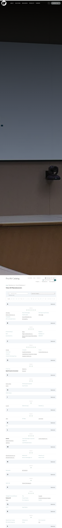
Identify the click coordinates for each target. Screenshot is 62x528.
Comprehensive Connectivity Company (29, 354)
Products (31, 3)
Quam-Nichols (25, 507)
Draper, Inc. (24, 368)
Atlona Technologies (26, 312)
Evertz (7, 385)
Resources (25, 3)
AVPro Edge (41, 314)
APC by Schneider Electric (11, 318)
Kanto (7, 425)
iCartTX (7, 405)
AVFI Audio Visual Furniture (44, 312)
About (12, 3)
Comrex (40, 349)
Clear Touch (8, 351)
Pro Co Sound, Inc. (25, 500)
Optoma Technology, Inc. (26, 483)
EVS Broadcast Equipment (27, 383)
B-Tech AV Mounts (9, 331)
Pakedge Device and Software (11, 495)
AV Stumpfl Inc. (25, 318)
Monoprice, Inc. (41, 455)
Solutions (17, 3)
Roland (23, 522)
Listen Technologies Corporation (28, 438)
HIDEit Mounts (9, 392)
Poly (23, 495)
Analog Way (8, 316)
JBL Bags (24, 418)
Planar (7, 500)
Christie (7, 349)
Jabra (7, 418)
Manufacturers (44, 281)
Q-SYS (7, 507)
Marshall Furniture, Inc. (10, 457)
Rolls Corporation (42, 520)
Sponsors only (11, 295)
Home (7, 285)
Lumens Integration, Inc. (43, 438)
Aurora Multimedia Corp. (27, 316)
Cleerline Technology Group (11, 356)
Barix (7, 333)
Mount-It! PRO (41, 457)
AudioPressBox (25, 314)
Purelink (40, 500)
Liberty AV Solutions (9, 440)
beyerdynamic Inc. (9, 335)
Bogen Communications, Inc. (27, 333)
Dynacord (24, 370)
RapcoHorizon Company (10, 520)
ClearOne (8, 354)
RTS (39, 522)
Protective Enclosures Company (45, 498)
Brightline (40, 331)
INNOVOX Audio (25, 405)
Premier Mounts (25, 498)
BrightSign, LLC (41, 333)
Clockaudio (24, 349)
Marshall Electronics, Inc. (10, 455)
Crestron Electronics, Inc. (43, 351)
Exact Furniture (25, 385)
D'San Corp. (8, 368)
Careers (38, 3)
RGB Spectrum (25, 520)
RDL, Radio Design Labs (10, 522)
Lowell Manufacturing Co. (27, 442)
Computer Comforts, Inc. (26, 356)
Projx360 (40, 495)
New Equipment (52, 281)
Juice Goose (41, 418)
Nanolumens (8, 470)
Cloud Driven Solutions (26, 351)
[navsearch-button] (49, 3)
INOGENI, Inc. (41, 405)
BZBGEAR (41, 335)
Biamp (23, 331)
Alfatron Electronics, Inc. (10, 314)
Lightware (8, 442)
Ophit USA (8, 483)
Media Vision (24, 455)
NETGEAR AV (24, 470)
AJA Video (8, 312)
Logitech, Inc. (24, 440)
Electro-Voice (8, 383)
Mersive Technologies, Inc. (27, 457)
